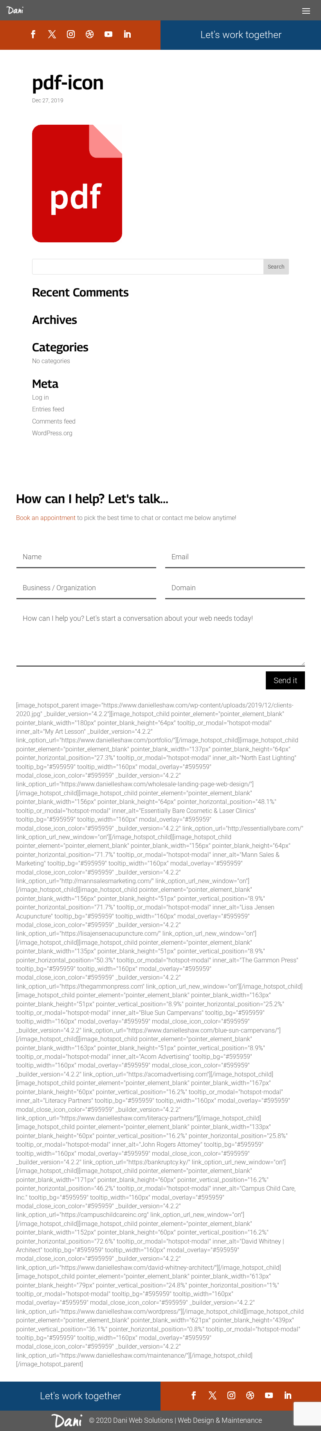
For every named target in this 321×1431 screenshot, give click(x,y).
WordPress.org (52, 433)
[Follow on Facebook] (33, 34)
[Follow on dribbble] (89, 34)
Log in (40, 397)
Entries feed (48, 409)
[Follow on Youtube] (108, 34)
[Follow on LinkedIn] (127, 34)
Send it (285, 680)
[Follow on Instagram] (71, 34)
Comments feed (54, 421)
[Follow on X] (52, 34)
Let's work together (240, 34)
